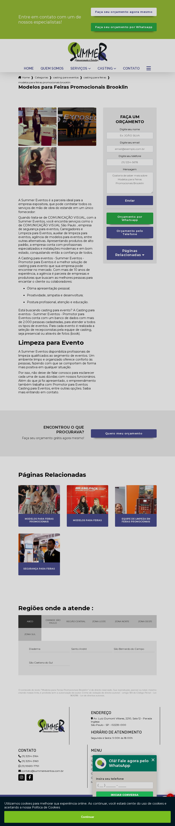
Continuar (87, 817)
